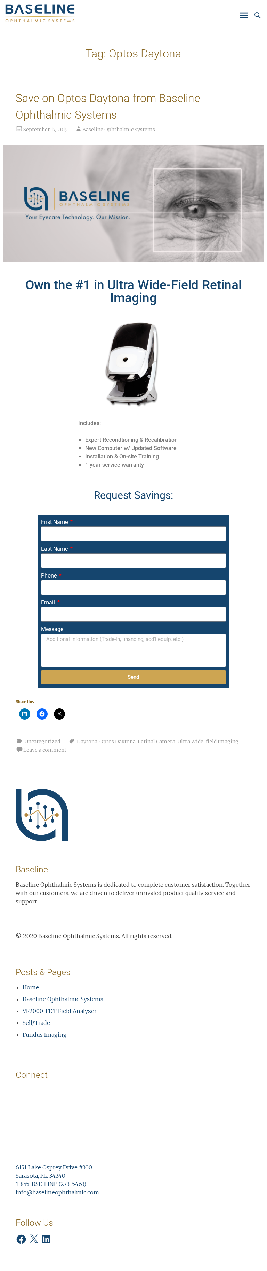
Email (48, 602)
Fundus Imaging (45, 1034)
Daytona (87, 741)
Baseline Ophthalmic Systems (118, 129)
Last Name (55, 549)
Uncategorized (42, 741)
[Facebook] (21, 1239)
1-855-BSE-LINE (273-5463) (51, 1183)
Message (52, 629)
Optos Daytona (117, 741)
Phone (49, 575)
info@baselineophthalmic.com (57, 1192)
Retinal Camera (156, 741)
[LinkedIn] (46, 1239)
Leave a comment (44, 750)
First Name (55, 522)
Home (31, 987)
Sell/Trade (36, 1022)
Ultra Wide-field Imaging (207, 741)
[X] (33, 1239)
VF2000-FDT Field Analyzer (60, 1010)
